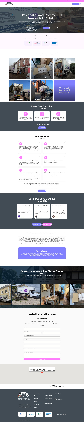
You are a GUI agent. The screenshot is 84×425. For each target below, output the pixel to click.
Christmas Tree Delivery (38, 403)
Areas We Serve (36, 404)
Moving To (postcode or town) (29, 339)
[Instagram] (65, 414)
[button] (45, 4)
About (35, 406)
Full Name (25, 327)
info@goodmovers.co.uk (42, 244)
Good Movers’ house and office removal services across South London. (45, 188)
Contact (35, 407)
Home (35, 395)
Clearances (36, 398)
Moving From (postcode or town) (29, 335)
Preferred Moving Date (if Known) (29, 348)
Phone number (26, 331)
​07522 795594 (56, 396)
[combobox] (42, 346)
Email (43, 331)
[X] (63, 414)
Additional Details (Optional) (28, 352)
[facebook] (61, 414)
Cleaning (35, 401)
